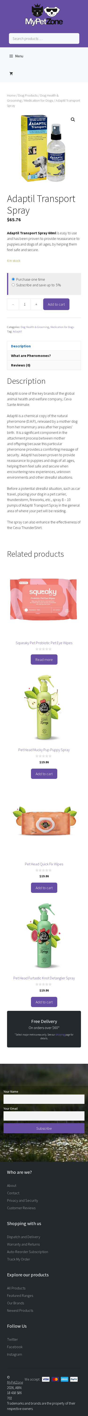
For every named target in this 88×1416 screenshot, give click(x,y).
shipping (60, 1034)
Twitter (12, 1339)
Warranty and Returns (23, 1244)
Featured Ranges (20, 1295)
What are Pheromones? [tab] (31, 355)
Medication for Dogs (38, 100)
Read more (44, 659)
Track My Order (18, 1259)
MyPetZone (15, 1382)
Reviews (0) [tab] (21, 365)
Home (11, 95)
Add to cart (56, 304)
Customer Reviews (21, 1207)
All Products (16, 1288)
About (11, 1185)
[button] (73, 119)
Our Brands (15, 1303)
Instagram (14, 1354)
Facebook (15, 1346)
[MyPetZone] (44, 24)
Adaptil (17, 331)
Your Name (11, 1091)
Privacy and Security (22, 1200)
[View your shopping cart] (11, 73)
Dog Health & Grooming (35, 327)
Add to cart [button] (44, 773)
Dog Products (28, 95)
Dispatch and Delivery (23, 1236)
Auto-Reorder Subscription (27, 1251)
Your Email (11, 1108)
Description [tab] (21, 346)
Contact (13, 1193)
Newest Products (20, 1310)
